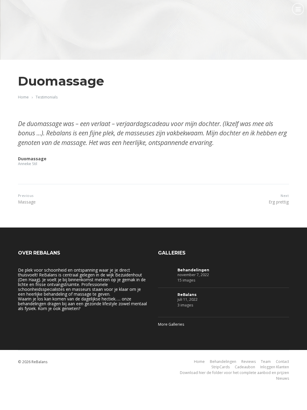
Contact (282, 361)
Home (23, 97)
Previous (26, 195)
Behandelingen (193, 270)
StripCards (220, 366)
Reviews (248, 361)
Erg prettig (279, 202)
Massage (27, 202)
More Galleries (171, 324)
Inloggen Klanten (274, 366)
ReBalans (187, 294)
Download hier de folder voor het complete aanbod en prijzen (234, 372)
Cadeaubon (245, 366)
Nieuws (282, 378)
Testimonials (47, 97)
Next (285, 195)
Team (266, 361)
